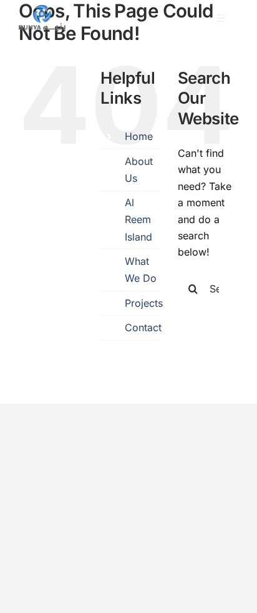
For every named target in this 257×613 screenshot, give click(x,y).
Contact (143, 327)
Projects (144, 303)
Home (139, 136)
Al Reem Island (138, 219)
